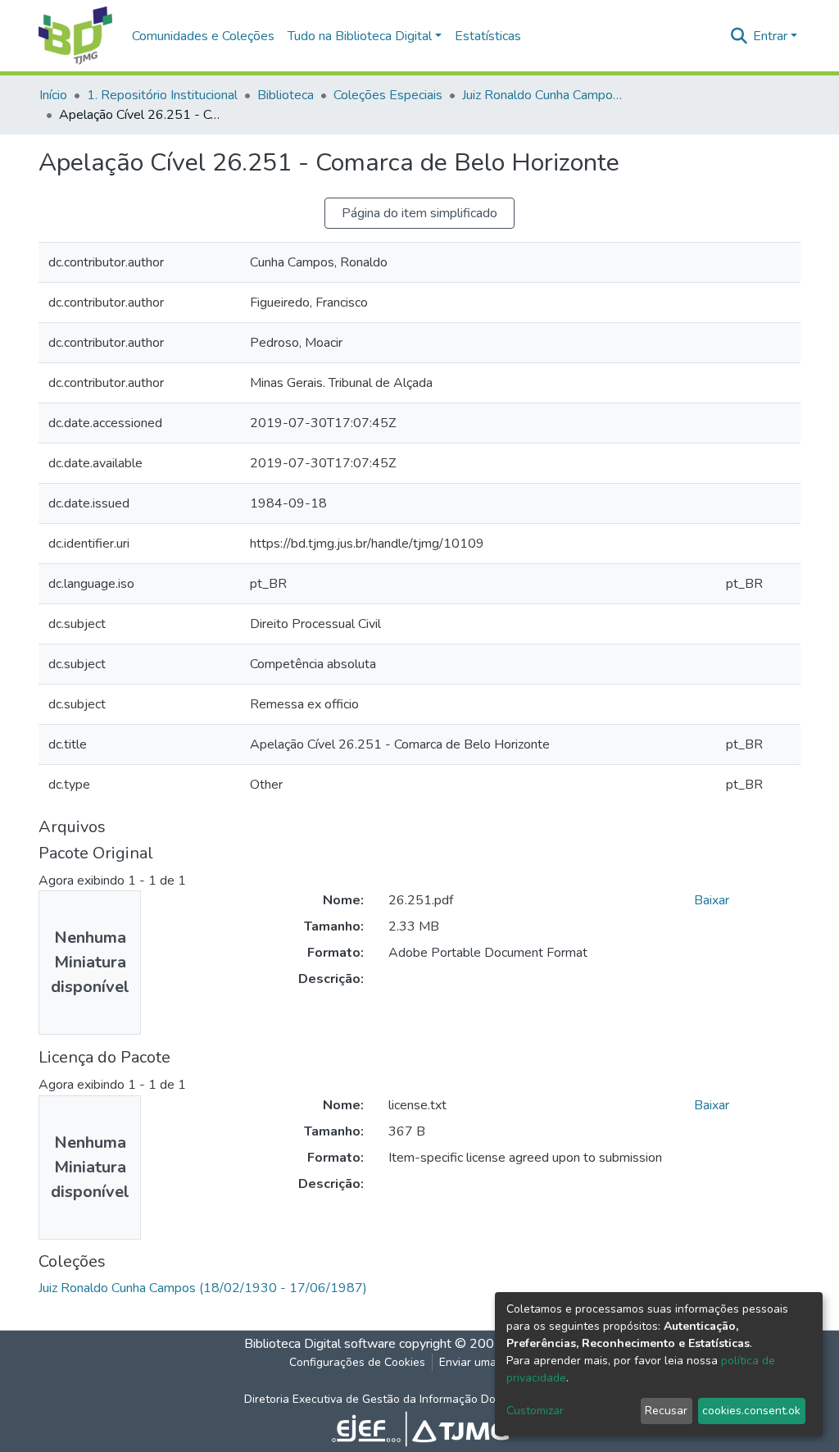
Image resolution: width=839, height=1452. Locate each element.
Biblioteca (285, 95)
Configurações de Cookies (357, 1362)
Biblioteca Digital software (320, 1344)
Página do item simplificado (419, 213)
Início (53, 95)
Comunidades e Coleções (203, 36)
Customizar (535, 1410)
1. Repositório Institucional (162, 95)
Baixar (711, 900)
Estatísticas (488, 36)
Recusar (666, 1410)
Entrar (770, 36)
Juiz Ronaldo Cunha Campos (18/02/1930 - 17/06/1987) (544, 95)
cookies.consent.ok (751, 1410)
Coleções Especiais (387, 95)
